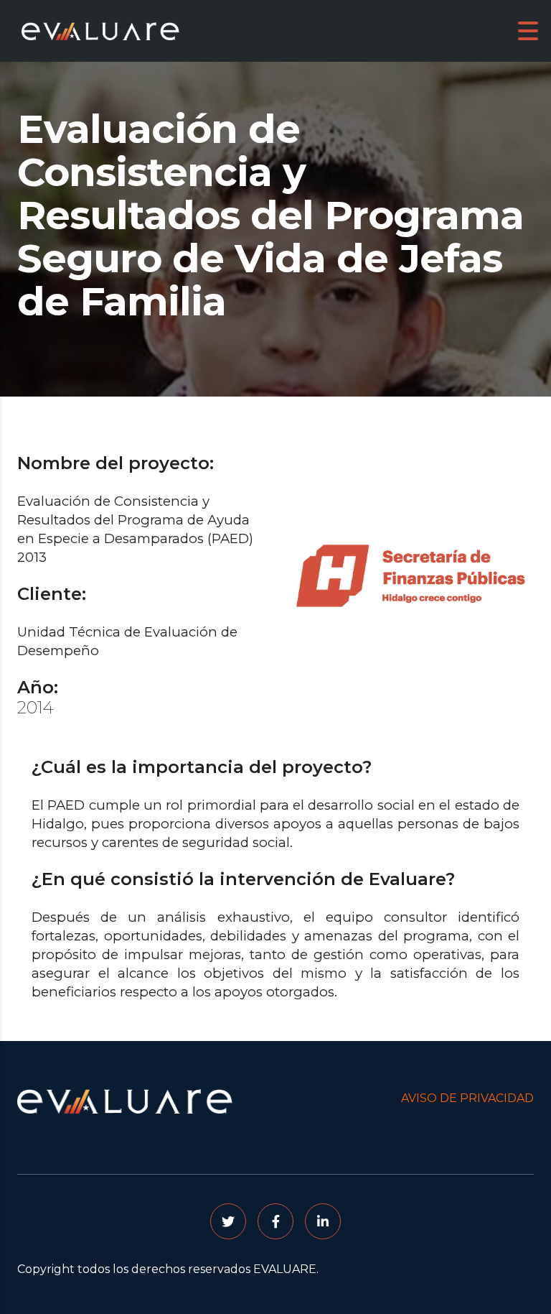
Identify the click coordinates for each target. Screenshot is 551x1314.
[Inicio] (100, 30)
